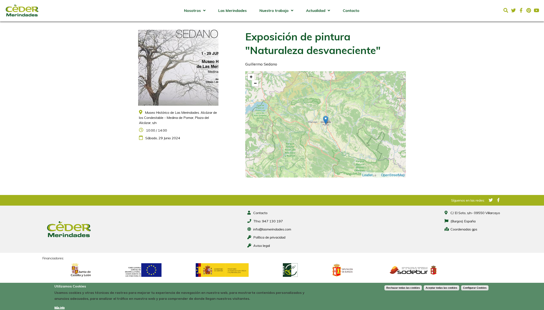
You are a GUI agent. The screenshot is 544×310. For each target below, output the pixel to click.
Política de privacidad (269, 237)
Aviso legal (261, 245)
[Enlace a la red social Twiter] (513, 10)
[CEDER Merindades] (22, 18)
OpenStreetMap (393, 174)
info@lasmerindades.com (272, 229)
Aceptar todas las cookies (441, 287)
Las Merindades (232, 10)
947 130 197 (272, 221)
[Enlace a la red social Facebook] (521, 10)
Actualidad (315, 10)
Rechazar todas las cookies (403, 287)
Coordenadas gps (463, 229)
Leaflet (367, 174)
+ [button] (251, 77)
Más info (59, 307)
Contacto (351, 10)
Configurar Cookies (475, 287)
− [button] (255, 83)
